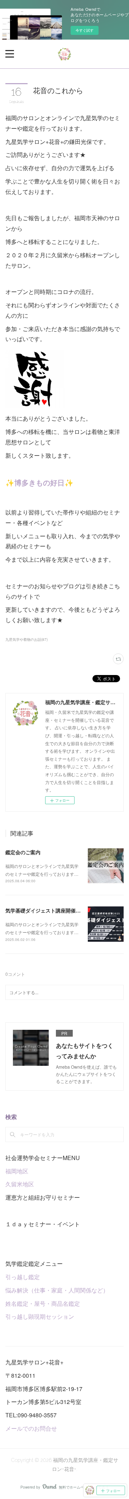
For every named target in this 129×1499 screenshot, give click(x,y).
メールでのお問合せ (31, 1428)
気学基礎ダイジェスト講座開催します (48, 910)
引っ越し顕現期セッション (39, 1316)
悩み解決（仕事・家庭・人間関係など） (57, 1290)
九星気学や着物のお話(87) (26, 639)
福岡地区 (16, 1171)
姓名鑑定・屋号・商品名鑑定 (42, 1303)
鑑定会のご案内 (22, 852)
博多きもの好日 (39, 482)
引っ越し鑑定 (22, 1277)
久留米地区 (19, 1184)
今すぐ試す (85, 30)
